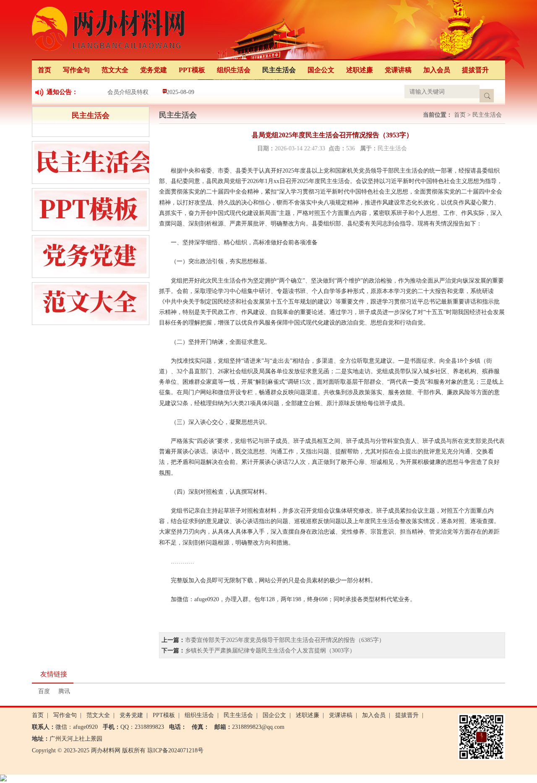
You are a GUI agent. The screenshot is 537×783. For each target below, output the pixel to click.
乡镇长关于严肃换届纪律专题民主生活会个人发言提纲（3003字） (270, 650)
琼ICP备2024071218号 (175, 750)
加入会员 (436, 69)
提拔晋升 (475, 69)
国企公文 (321, 69)
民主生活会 (279, 69)
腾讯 (64, 691)
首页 (44, 69)
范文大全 (115, 69)
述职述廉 (359, 69)
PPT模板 (192, 69)
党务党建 (153, 69)
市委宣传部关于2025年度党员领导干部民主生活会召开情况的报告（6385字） (285, 640)
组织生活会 (233, 69)
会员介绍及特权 (128, 92)
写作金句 (76, 69)
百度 (44, 691)
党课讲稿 (398, 69)
